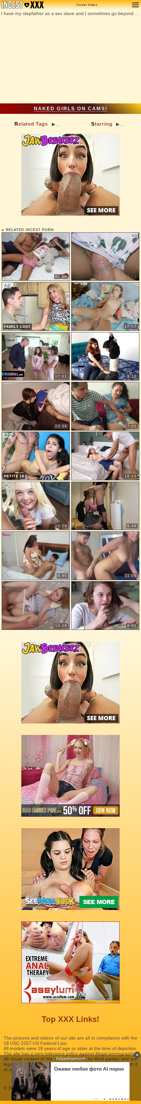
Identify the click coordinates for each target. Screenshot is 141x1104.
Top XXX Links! (70, 1019)
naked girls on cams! (71, 108)
